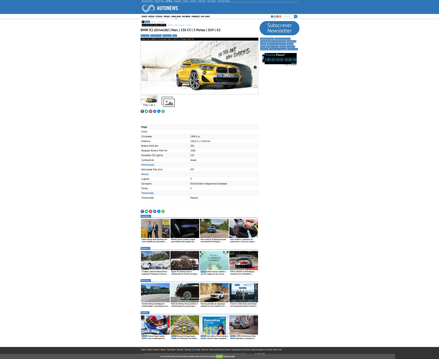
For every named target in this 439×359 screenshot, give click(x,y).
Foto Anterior (145, 35)
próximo (188, 25)
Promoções (195, 16)
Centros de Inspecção (278, 49)
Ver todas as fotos (156, 35)
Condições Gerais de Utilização (240, 350)
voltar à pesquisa (179, 25)
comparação (161, 22)
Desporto (144, 248)
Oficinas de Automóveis (276, 44)
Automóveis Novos (282, 39)
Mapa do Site (277, 350)
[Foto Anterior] (164, 67)
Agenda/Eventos (267, 39)
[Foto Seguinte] (234, 67)
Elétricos (156, 350)
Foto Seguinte (167, 35)
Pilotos (282, 47)
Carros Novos (176, 16)
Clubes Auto (292, 49)
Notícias (150, 350)
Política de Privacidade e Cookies (219, 350)
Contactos (204, 350)
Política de (229, 356)
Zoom (174, 35)
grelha (147, 22)
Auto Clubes (196, 350)
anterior (170, 25)
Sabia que (145, 280)
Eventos (144, 16)
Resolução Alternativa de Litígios (262, 350)
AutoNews (145, 216)
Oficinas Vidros (272, 47)
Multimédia (186, 16)
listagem (153, 22)
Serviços (163, 350)
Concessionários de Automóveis (273, 41)
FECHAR (219, 356)
